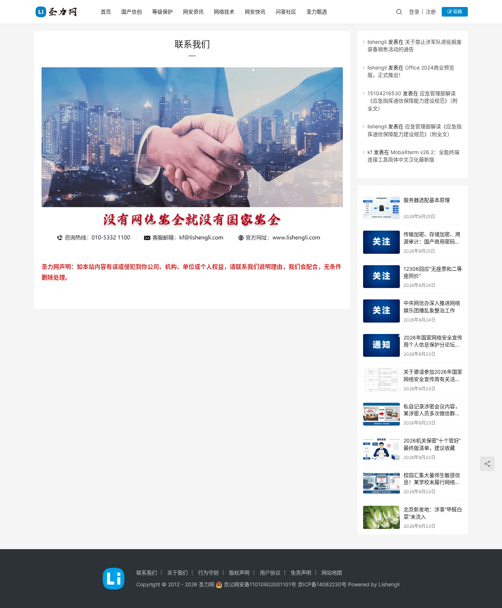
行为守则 (208, 572)
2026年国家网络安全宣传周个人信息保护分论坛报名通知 (433, 344)
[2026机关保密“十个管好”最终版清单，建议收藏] (381, 448)
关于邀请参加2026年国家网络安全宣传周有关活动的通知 (433, 379)
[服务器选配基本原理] (381, 208)
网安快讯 (255, 11)
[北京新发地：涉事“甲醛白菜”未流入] (381, 517)
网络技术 (224, 11)
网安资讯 (193, 11)
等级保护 (162, 11)
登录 (414, 11)
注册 (431, 11)
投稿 (457, 11)
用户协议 (270, 572)
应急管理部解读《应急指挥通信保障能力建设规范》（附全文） (412, 100)
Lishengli (389, 584)
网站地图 (332, 572)
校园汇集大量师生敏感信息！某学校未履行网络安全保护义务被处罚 (432, 482)
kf (369, 152)
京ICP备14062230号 (322, 584)
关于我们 (177, 572)
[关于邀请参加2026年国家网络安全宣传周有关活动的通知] (381, 379)
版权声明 (239, 572)
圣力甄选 (316, 11)
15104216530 (384, 93)
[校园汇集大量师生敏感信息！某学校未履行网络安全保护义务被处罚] (381, 483)
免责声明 (301, 572)
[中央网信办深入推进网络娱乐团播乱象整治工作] (381, 311)
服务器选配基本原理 (427, 200)
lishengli (377, 42)
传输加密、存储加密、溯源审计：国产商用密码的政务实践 (432, 241)
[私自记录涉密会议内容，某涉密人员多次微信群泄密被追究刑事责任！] (381, 414)
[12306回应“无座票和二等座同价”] (381, 276)
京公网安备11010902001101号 (260, 584)
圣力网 (206, 584)
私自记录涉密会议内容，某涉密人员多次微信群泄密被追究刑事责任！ (432, 413)
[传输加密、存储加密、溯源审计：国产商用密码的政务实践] (381, 242)
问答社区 (286, 11)
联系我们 (146, 572)
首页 (106, 11)
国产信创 (131, 11)
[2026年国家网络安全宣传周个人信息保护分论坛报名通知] (381, 345)
